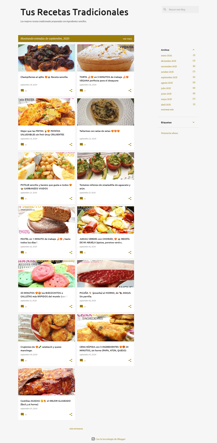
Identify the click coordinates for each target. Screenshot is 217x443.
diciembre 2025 (168, 61)
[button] (71, 91)
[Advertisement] (145, 88)
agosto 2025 (167, 83)
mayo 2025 (166, 99)
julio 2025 (166, 88)
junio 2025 (166, 93)
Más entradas (76, 429)
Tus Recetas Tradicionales (74, 11)
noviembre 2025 (169, 66)
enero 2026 (166, 55)
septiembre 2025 (169, 77)
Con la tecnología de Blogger (110, 438)
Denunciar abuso (169, 133)
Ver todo (127, 39)
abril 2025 (166, 104)
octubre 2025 (167, 72)
